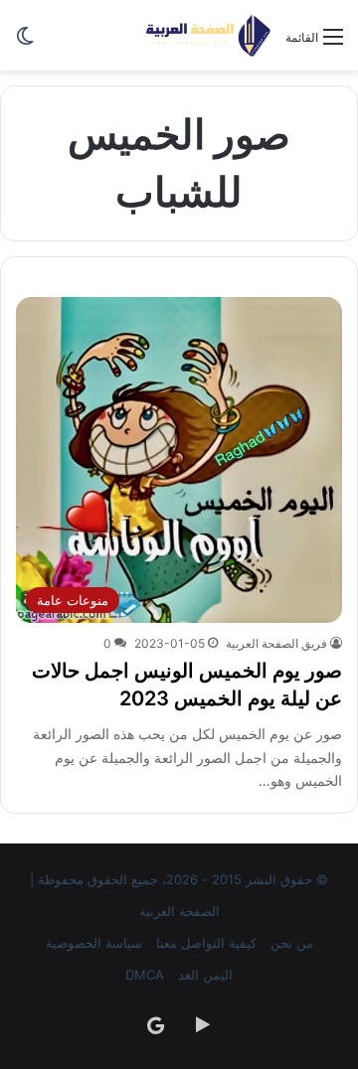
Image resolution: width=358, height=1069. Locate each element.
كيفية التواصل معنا (206, 943)
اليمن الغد (205, 975)
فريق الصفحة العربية (276, 643)
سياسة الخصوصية (94, 943)
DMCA (144, 975)
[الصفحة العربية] (208, 35)
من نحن (291, 943)
